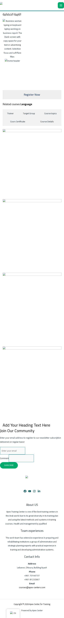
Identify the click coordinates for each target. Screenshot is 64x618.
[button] (5, 41)
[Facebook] (25, 491)
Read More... (53, 524)
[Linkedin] (39, 491)
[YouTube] (29, 491)
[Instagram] (34, 491)
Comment (4, 458)
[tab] (10, 113)
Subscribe (9, 465)
